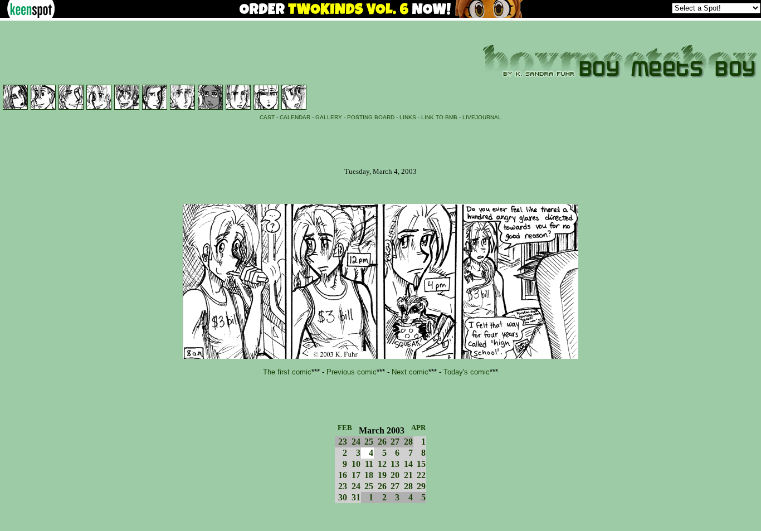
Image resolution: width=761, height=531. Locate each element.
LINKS (407, 117)
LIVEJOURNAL (481, 117)
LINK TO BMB (439, 117)
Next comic (410, 372)
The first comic (287, 372)
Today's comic (466, 372)
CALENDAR (295, 117)
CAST (267, 117)
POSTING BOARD (370, 117)
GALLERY (328, 117)
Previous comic (351, 372)
